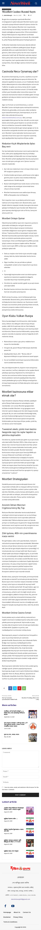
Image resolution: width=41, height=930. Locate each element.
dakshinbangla (8, 15)
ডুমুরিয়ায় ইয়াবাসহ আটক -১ (10, 819)
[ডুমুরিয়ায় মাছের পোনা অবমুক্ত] (30, 854)
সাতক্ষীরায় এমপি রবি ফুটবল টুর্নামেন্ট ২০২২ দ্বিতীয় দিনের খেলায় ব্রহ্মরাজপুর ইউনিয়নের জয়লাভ (14, 712)
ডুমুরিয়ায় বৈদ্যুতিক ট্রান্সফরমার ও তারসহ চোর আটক (13, 830)
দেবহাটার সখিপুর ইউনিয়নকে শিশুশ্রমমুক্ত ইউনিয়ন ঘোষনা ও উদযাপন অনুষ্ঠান (14, 809)
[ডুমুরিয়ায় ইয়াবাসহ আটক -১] (30, 821)
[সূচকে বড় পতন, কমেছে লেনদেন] (32, 737)
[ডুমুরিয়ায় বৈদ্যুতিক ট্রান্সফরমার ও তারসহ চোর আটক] (30, 832)
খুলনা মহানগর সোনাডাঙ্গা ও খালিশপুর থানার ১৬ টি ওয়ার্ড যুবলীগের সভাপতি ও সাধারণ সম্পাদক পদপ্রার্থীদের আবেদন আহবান (15, 724)
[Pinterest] (19, 688)
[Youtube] (13, 906)
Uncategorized (6, 9)
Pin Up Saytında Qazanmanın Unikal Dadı (9, 698)
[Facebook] (10, 688)
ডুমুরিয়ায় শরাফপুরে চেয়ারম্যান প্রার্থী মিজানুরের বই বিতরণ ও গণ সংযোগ (12, 841)
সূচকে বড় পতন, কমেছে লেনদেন (11, 734)
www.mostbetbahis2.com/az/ (12, 118)
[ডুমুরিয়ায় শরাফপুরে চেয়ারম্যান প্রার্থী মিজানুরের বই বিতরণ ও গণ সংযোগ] (30, 843)
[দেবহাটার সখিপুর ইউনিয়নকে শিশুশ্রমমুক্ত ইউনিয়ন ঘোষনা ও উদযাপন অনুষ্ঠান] (30, 811)
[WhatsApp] (24, 688)
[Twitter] (15, 688)
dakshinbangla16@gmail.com (20, 899)
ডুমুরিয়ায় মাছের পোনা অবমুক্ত (11, 851)
